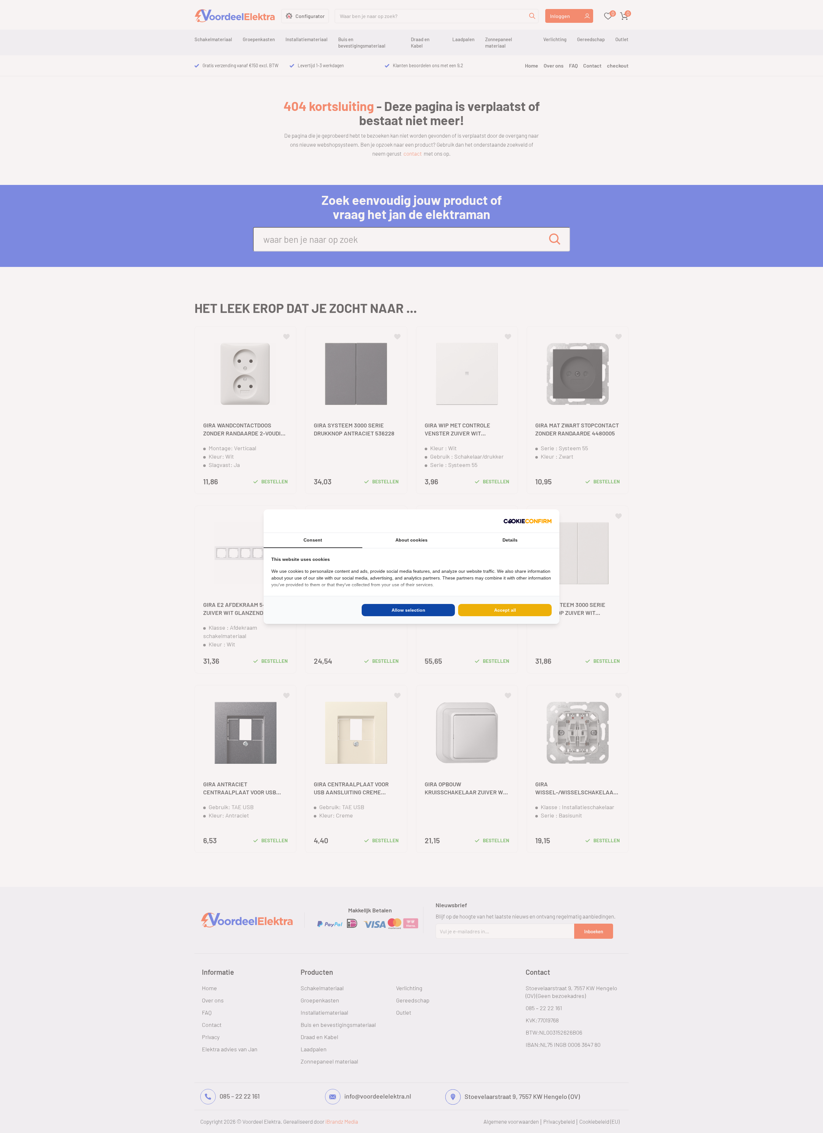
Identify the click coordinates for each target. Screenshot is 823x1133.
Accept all (505, 610)
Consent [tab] (312, 540)
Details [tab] (510, 540)
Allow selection (408, 610)
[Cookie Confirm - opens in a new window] (527, 521)
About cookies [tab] (411, 540)
